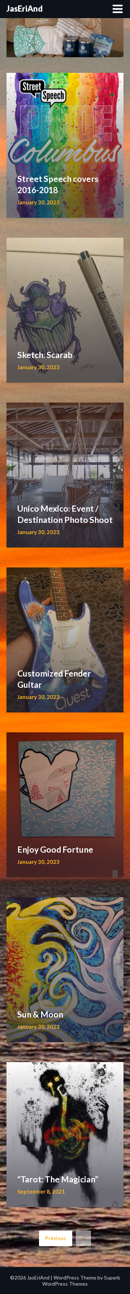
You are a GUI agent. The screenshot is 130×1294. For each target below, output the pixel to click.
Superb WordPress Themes (81, 1280)
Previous (55, 1238)
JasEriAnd (24, 8)
